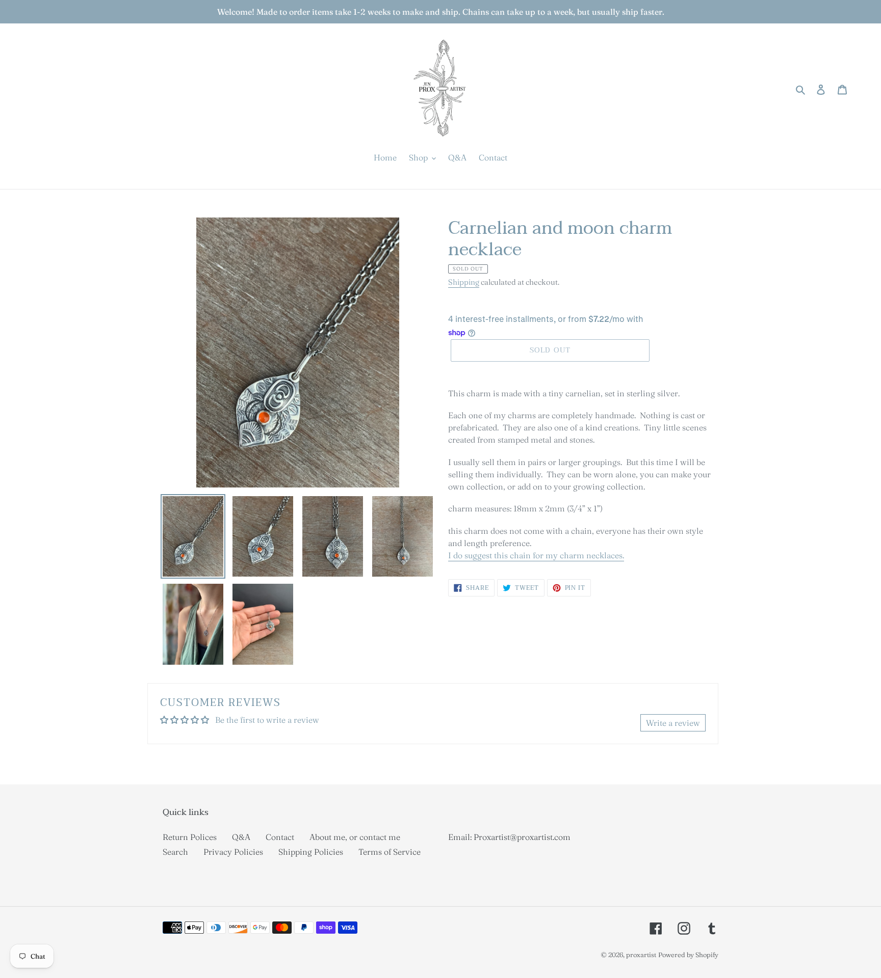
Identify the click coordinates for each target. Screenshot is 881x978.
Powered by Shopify (688, 954)
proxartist (641, 954)
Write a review (673, 723)
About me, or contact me (354, 837)
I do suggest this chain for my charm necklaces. (536, 555)
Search (175, 852)
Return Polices (190, 837)
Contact (280, 837)
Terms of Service (389, 852)
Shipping (463, 282)
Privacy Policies (233, 852)
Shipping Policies (310, 852)
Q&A (241, 837)
